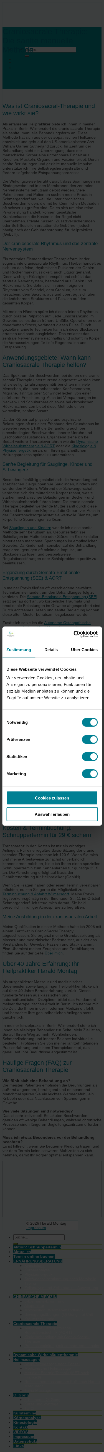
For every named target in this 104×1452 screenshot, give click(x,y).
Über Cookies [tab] (84, 649)
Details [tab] (51, 649)
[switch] (90, 739)
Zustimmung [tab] (18, 649)
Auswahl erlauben (52, 814)
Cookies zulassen (52, 798)
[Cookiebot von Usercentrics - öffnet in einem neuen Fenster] (74, 634)
